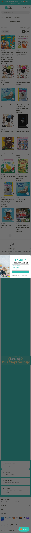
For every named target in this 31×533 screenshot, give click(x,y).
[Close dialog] (30, 255)
